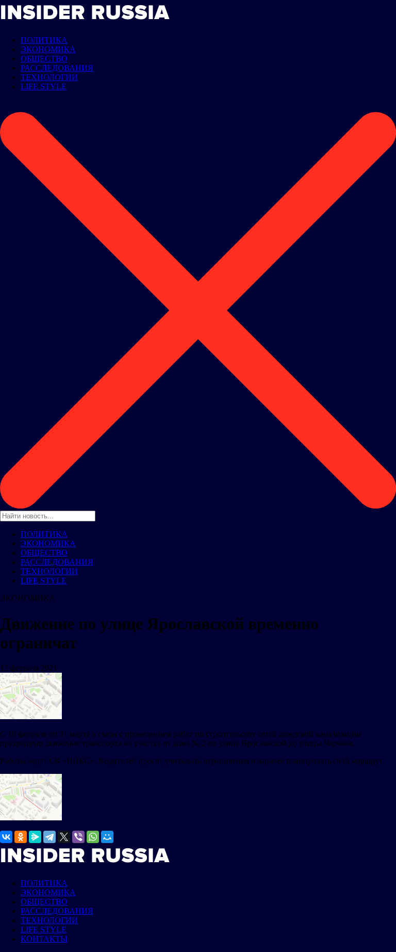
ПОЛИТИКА (44, 40)
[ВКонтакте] (6, 837)
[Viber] (78, 837)
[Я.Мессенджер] (35, 837)
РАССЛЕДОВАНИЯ (57, 68)
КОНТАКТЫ (44, 938)
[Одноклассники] (20, 837)
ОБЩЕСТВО (44, 58)
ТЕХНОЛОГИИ (49, 77)
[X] (64, 837)
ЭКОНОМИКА (48, 49)
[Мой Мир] (107, 837)
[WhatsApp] (93, 837)
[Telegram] (49, 837)
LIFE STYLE (44, 86)
